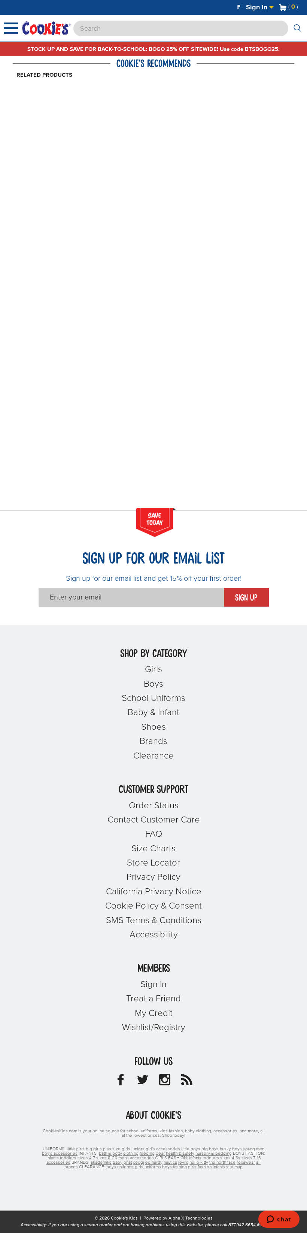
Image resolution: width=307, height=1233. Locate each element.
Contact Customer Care (153, 819)
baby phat (122, 1162)
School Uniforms (153, 698)
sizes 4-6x (230, 1158)
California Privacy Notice (153, 891)
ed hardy (153, 1162)
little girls (76, 1149)
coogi (138, 1162)
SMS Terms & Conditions (153, 920)
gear (160, 1153)
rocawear (246, 1162)
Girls (153, 669)
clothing (131, 1153)
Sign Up (246, 597)
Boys (153, 684)
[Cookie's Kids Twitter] (142, 1081)
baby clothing (198, 1131)
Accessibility (154, 934)
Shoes (153, 727)
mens (123, 1158)
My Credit (154, 1013)
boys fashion (174, 1167)
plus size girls (116, 1149)
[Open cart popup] (301, 7)
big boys (210, 1149)
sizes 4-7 (86, 1158)
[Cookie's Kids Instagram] (164, 1081)
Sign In (257, 7)
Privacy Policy (153, 877)
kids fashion (171, 1131)
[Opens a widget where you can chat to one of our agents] (279, 1220)
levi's (183, 1162)
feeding (147, 1153)
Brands (153, 741)
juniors (138, 1149)
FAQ (153, 834)
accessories (142, 1158)
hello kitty (198, 1162)
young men (253, 1149)
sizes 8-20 (106, 1158)
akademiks (101, 1162)
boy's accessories (59, 1153)
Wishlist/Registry (153, 1027)
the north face (222, 1162)
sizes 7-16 (251, 1158)
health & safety (180, 1153)
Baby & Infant (153, 712)
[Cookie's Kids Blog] (186, 1081)
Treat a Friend (153, 998)
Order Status (154, 805)
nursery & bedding (213, 1153)
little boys (190, 1149)
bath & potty (110, 1153)
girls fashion (200, 1167)
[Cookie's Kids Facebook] (120, 1081)
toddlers (68, 1158)
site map (234, 1167)
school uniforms (142, 1131)
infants (52, 1158)
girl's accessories (163, 1149)
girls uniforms (148, 1167)
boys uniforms (120, 1167)
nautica (170, 1162)
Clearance (153, 755)
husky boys (231, 1149)
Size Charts (153, 848)
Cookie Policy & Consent (153, 905)
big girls (94, 1149)
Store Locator (153, 862)
